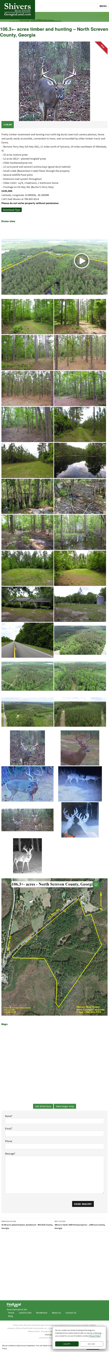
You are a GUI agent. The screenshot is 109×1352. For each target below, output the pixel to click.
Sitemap (48, 1334)
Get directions (43, 1106)
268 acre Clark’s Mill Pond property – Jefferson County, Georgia (79, 1224)
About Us (56, 1312)
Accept (66, 1344)
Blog (10, 1316)
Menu (103, 6)
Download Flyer (11, 209)
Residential (41, 1312)
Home (11, 1312)
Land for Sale (25, 1312)
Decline (91, 1344)
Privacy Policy (94, 1336)
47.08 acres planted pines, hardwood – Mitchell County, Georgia (27, 1224)
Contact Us (70, 1312)
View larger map (65, 1106)
